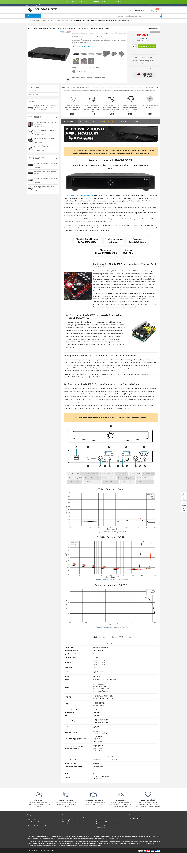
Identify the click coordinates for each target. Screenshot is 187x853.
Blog (89, 16)
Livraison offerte (100, 828)
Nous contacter (156, 5)
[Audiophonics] (42, 10)
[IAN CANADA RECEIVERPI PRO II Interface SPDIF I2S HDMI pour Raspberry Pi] (30, 140)
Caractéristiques (87, 121)
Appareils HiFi (36, 20)
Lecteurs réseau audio (33, 824)
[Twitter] (133, 818)
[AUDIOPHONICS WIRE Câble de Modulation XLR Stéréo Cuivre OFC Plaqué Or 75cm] (110, 99)
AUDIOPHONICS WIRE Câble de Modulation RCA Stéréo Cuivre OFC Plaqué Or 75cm (71, 107)
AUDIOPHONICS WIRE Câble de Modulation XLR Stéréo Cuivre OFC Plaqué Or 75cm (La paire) (110, 108)
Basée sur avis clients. (92, 67)
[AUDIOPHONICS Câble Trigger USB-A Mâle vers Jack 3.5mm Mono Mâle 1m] (91, 99)
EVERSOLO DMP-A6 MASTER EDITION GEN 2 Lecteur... (46, 179)
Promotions (59, 16)
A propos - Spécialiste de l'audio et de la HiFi (74, 818)
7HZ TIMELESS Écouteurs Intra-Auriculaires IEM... (45, 147)
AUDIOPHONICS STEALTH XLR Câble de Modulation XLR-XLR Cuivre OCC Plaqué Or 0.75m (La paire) (130, 108)
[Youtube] (137, 818)
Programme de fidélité (102, 820)
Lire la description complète (82, 46)
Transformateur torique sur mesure (105, 824)
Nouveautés (47, 16)
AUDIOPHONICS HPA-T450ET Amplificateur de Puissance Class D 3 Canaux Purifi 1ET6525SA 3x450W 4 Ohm (46, 107)
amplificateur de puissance (74, 195)
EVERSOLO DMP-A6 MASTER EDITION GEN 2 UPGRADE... (46, 164)
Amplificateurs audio (48, 20)
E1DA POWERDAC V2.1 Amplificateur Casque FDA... (44, 187)
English (39, 5)
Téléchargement (107, 121)
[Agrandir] (68, 80)
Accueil (29, 20)
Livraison (146, 5)
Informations (69, 121)
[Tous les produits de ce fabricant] (153, 28)
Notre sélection (36, 158)
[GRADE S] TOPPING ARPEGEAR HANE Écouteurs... (44, 131)
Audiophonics (89, 195)
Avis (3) (135, 121)
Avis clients (126, 5)
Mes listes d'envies (33, 94)
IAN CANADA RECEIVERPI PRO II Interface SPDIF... (45, 139)
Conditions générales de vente (70, 820)
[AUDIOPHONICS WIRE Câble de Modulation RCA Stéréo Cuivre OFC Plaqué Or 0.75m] (71, 99)
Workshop (97, 16)
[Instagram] (140, 818)
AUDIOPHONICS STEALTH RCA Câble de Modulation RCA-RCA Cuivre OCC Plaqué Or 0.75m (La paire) (149, 108)
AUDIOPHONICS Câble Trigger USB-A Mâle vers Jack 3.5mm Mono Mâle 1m (91, 107)
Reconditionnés (71, 16)
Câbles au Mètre (32, 820)
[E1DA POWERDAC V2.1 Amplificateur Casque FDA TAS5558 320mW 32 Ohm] (30, 188)
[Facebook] (130, 818)
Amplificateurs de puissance (63, 20)
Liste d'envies (34, 87)
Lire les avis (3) (80, 71)
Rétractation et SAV (101, 822)
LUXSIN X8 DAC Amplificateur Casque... (45, 171)
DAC (28, 818)
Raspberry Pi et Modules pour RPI (36, 826)
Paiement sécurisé (137, 5)
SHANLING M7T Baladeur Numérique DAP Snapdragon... (45, 123)
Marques (82, 16)
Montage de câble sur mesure (104, 826)
